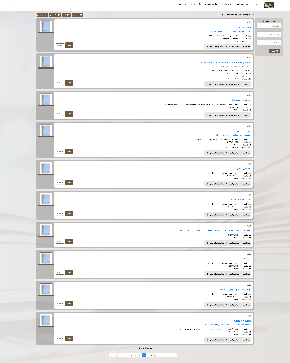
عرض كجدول (75, 15)
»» (174, 355)
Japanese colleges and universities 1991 (233, 66)
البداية (254, 4)
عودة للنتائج (40, 15)
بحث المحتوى (226, 4)
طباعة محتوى (53, 15)
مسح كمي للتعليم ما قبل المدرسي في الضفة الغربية (231, 30)
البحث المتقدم (242, 4)
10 (156, 355)
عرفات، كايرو (245, 27)
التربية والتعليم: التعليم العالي (240, 199)
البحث (274, 51)
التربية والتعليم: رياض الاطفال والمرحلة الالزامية (233, 289)
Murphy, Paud (243, 131)
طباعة (64, 15)
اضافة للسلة (60, 45)
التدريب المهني (245, 258)
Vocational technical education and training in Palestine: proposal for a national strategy (213, 230)
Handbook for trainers (241, 99)
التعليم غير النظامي (244, 168)
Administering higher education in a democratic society (227, 324)
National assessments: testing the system (233, 134)
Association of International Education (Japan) (225, 62)
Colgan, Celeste (242, 320)
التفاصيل (69, 45)
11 (161, 355)
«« (111, 355)
